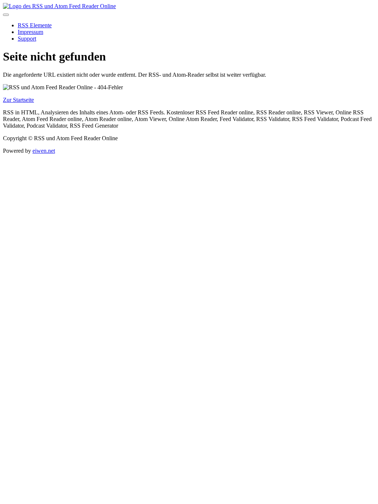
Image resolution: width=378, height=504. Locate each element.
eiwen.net (43, 151)
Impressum (30, 32)
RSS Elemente (35, 25)
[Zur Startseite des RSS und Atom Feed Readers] (59, 6)
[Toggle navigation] (6, 15)
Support (27, 38)
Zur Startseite (18, 100)
